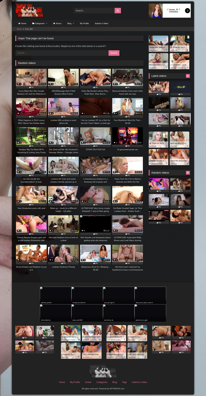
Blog (69, 23)
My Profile (84, 23)
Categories (40, 23)
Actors (58, 23)
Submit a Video (101, 23)
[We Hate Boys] (29, 11)
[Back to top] (197, 387)
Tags (124, 382)
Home (23, 23)
